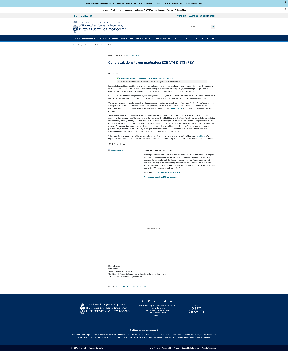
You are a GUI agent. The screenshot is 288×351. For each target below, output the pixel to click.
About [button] (75, 38)
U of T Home (182, 16)
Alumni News (121, 286)
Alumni (151, 38)
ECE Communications (134, 55)
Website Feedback (209, 348)
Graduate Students (110, 38)
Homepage (131, 286)
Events (159, 38)
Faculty (131, 38)
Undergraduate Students (91, 38)
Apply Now (197, 3)
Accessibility (167, 348)
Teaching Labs (141, 38)
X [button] (285, 2)
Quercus (203, 16)
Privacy (176, 348)
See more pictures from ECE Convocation (160, 177)
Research (123, 38)
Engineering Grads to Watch (169, 172)
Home (74, 45)
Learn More (181, 10)
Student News (142, 286)
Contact (211, 16)
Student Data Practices (190, 348)
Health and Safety (170, 38)
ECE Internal (194, 16)
